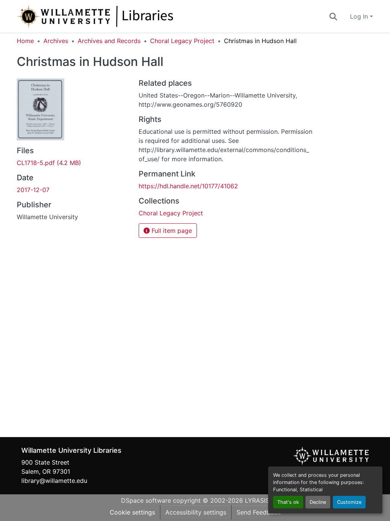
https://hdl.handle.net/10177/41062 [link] (188, 186)
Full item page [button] (171, 230)
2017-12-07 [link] (33, 190)
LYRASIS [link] (257, 500)
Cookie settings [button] (132, 512)
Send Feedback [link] (259, 512)
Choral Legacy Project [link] (182, 41)
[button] (120, 16)
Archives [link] (55, 41)
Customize (349, 502)
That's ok (288, 502)
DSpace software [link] (146, 500)
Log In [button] (360, 16)
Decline (318, 502)
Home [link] (25, 41)
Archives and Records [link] (109, 41)
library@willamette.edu (54, 480)
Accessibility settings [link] (195, 512)
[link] (73, 162)
